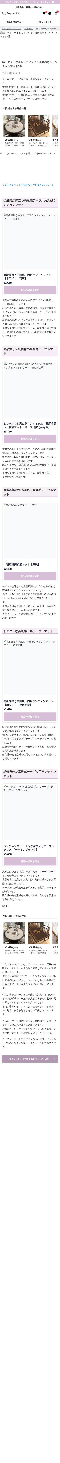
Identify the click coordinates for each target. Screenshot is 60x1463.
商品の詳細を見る (30, 290)
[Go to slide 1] (30, 266)
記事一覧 (28, 28)
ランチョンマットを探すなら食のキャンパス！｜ (28, 184)
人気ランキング (44, 22)
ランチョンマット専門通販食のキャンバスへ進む (28, 1059)
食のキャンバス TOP (11, 28)
